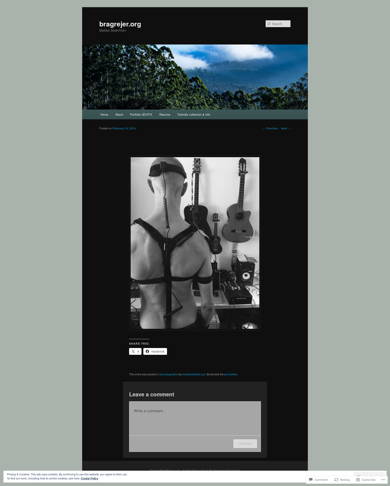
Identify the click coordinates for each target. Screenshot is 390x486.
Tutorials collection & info (193, 114)
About (119, 114)
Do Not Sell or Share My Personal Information (211, 470)
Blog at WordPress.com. (165, 470)
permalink (230, 374)
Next (286, 128)
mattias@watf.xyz (193, 374)
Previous (270, 128)
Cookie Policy (89, 478)
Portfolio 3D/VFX (141, 114)
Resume (164, 114)
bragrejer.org (120, 23)
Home (104, 114)
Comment (245, 443)
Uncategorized (168, 374)
